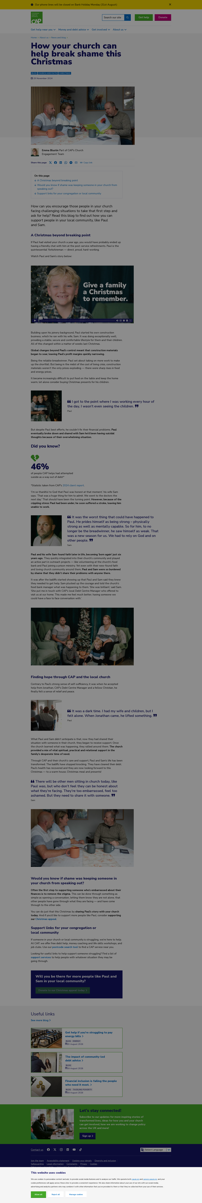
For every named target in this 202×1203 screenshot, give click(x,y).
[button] (50, 162)
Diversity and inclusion (105, 1160)
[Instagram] (61, 1149)
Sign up (86, 1136)
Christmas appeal (45, 919)
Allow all (38, 1194)
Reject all (56, 1194)
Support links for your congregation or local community (69, 193)
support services (41, 957)
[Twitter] (54, 1149)
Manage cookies (76, 1194)
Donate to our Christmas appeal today (61, 990)
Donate (162, 17)
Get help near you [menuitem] (41, 29)
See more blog (40, 1020)
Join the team (37, 1160)
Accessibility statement (58, 1160)
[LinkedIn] (67, 1149)
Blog (34, 73)
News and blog (58, 37)
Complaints (72, 1164)
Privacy (83, 1164)
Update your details (82, 1160)
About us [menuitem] (118, 29)
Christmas (64, 73)
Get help (144, 17)
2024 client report (73, 485)
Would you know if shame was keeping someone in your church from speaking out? (77, 187)
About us (44, 37)
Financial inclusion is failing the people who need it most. (91, 1083)
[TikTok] (80, 1149)
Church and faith (47, 73)
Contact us (37, 1150)
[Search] (127, 17)
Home (34, 37)
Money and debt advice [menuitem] (72, 29)
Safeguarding (37, 1164)
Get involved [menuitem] (99, 29)
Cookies (93, 1164)
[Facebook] (48, 1149)
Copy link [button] (88, 162)
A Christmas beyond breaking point (58, 180)
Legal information (55, 1164)
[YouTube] (74, 1149)
